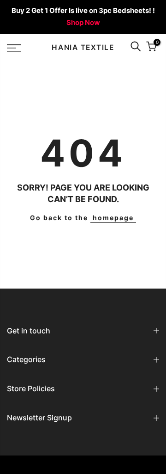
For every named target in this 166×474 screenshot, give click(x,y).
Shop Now (83, 22)
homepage (113, 218)
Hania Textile (83, 47)
